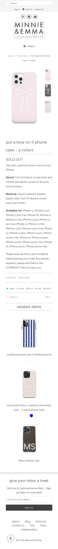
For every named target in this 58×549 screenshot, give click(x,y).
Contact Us (18, 525)
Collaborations (29, 529)
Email (48, 289)
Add (39, 289)
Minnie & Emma (33, 540)
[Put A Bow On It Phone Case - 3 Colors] (24, 97)
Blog (27, 521)
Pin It (31, 289)
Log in (17, 9)
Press (43, 525)
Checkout (39, 9)
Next (47, 297)
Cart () (28, 9)
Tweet (11, 289)
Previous (13, 297)
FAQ (32, 525)
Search (16, 521)
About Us (41, 521)
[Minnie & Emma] (29, 31)
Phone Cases (24, 277)
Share (21, 289)
